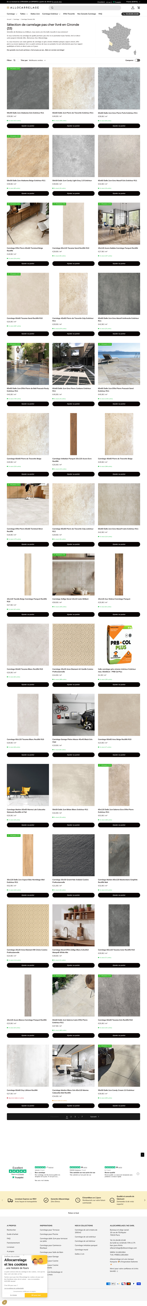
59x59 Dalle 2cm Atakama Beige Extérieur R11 (26, 180)
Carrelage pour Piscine (49, 1234)
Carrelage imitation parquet (86, 1245)
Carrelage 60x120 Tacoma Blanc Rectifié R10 (25, 739)
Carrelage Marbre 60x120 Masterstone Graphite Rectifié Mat (118, 881)
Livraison (10, 1247)
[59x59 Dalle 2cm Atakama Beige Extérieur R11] (28, 156)
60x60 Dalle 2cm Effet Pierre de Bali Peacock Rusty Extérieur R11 (28, 389)
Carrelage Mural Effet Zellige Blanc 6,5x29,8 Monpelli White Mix (70, 951)
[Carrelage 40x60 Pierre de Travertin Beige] (119, 434)
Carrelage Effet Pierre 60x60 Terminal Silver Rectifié (25, 530)
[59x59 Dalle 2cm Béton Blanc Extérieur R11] (73, 785)
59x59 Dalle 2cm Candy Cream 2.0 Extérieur (116, 1090)
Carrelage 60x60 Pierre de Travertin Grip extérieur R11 (72, 530)
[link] (53, 1116)
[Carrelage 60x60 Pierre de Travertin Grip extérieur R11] (73, 504)
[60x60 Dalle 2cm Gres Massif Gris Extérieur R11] (119, 156)
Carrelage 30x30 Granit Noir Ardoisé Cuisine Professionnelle (70, 881)
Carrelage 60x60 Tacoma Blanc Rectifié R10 (25, 669)
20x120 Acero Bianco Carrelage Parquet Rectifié (27, 1020)
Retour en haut (73, 1213)
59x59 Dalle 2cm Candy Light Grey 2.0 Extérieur (72, 180)
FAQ (100, 14)
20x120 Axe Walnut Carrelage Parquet (114, 599)
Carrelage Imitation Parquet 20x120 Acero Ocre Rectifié (72, 460)
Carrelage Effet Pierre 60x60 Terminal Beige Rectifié (25, 249)
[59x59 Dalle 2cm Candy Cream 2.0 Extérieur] (119, 1066)
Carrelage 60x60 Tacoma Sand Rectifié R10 (25, 318)
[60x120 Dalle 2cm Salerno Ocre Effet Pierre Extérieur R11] (119, 785)
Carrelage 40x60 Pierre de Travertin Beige (115, 459)
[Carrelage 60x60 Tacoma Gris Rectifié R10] (119, 995)
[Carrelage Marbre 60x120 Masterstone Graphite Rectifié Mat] (119, 855)
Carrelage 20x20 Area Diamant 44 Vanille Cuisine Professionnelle (72, 670)
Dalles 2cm (35, 14)
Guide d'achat (12, 1234)
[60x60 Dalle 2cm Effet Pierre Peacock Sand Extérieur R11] (119, 364)
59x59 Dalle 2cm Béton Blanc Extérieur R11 (70, 809)
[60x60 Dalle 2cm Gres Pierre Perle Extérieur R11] (119, 88)
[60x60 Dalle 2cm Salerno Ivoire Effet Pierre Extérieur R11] (73, 995)
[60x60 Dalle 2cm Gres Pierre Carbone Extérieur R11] (73, 364)
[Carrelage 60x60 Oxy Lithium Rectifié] (28, 1066)
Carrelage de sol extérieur (85, 1237)
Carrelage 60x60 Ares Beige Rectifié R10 (114, 739)
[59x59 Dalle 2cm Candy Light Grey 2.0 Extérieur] (73, 156)
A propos (10, 1251)
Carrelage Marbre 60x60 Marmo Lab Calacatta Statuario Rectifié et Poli (26, 810)
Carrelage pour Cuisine (49, 1261)
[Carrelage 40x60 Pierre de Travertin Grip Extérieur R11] (73, 294)
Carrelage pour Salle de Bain (51, 1252)
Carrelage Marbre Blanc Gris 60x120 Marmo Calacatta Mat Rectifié (70, 1091)
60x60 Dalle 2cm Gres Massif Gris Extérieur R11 (117, 180)
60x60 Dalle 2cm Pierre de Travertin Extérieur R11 (72, 113)
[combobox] (85, 7)
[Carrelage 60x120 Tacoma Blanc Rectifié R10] (28, 715)
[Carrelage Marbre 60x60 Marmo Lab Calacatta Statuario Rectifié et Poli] (28, 785)
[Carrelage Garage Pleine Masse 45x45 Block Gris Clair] (73, 715)
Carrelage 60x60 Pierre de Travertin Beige (24, 459)
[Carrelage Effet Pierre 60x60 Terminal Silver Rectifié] (28, 504)
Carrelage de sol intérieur (85, 1241)
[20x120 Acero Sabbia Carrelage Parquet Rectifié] (119, 224)
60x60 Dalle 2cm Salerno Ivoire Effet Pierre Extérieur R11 (69, 1021)
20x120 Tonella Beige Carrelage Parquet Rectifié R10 (27, 600)
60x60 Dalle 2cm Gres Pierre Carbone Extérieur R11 (71, 389)
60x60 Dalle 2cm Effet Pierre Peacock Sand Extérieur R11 (116, 389)
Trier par (24, 60)
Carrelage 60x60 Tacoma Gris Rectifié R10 (115, 1020)
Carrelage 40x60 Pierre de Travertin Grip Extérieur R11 (73, 319)
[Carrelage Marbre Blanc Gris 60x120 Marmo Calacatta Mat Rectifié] (73, 1066)
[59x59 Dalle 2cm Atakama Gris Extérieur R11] (28, 88)
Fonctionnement (13, 1243)
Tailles (22, 14)
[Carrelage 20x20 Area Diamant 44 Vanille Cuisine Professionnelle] (73, 645)
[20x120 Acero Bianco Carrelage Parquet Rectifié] (28, 995)
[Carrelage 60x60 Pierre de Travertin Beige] (28, 434)
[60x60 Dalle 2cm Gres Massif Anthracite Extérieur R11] (119, 294)
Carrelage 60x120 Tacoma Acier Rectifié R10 (116, 950)
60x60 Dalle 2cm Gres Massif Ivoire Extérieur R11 (118, 529)
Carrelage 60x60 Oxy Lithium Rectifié (22, 1090)
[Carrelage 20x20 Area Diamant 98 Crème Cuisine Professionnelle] (28, 925)
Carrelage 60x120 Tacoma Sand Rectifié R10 (70, 248)
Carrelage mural (81, 1250)
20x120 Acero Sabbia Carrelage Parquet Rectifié (118, 248)
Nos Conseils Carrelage (86, 14)
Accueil (9, 19)
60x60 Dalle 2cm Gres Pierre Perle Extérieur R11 (118, 113)
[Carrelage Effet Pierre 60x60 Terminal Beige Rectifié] (28, 224)
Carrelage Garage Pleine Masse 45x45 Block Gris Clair (72, 740)
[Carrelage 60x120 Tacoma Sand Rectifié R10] (73, 224)
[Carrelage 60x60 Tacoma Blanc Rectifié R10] (28, 645)
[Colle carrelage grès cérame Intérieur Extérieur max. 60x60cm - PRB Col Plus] (119, 645)
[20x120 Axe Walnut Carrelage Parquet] (119, 574)
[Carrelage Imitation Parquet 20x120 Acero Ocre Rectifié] (73, 434)
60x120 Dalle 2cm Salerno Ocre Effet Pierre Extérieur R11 (116, 810)
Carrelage (11, 14)
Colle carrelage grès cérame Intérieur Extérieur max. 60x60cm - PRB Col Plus (117, 670)
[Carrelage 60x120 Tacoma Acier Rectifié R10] (119, 925)
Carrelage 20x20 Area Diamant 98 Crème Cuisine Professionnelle (27, 951)
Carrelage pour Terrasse (50, 1230)
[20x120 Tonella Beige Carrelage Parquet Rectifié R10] (28, 574)
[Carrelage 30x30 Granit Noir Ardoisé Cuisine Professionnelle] (73, 855)
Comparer (129, 60)
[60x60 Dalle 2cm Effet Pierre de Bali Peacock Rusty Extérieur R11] (28, 364)
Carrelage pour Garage (49, 1256)
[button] (138, 7)
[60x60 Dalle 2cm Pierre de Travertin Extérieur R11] (73, 88)
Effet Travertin (69, 14)
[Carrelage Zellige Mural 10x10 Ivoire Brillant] (73, 574)
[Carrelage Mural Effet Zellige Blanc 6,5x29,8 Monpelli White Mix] (73, 925)
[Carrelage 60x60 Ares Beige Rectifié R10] (119, 715)
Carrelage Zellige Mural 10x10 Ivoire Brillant (70, 599)
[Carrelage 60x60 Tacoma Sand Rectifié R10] (28, 294)
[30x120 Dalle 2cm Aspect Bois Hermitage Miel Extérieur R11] (28, 855)
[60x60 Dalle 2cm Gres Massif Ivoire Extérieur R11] (119, 504)
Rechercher (11, 1230)
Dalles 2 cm (79, 1254)
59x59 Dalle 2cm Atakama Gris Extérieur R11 (25, 113)
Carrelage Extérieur (50, 14)
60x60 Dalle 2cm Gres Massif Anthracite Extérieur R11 (118, 319)
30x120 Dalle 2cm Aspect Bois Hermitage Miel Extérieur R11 (26, 881)
